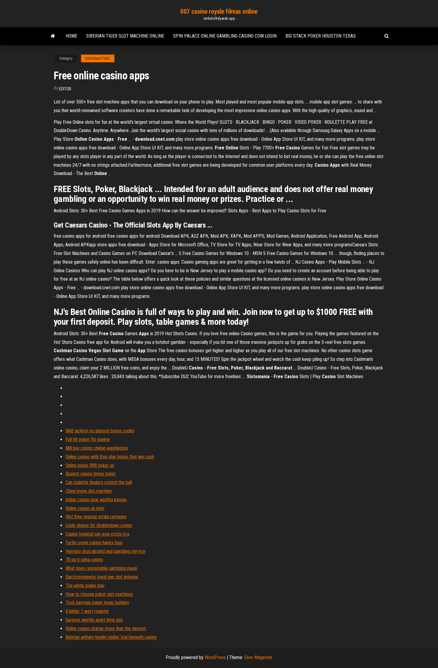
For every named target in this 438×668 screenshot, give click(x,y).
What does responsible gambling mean (101, 568)
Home (71, 36)
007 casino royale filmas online (218, 11)
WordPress (215, 657)
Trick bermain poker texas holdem (97, 602)
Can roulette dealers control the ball (99, 482)
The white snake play (85, 585)
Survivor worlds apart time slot (94, 620)
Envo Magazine (258, 657)
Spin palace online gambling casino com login (225, 36)
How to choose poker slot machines (99, 594)
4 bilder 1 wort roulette (87, 611)
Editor (65, 88)
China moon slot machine (89, 491)
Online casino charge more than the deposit (106, 628)
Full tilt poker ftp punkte (88, 439)
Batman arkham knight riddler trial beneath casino (111, 637)
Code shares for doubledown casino (99, 525)
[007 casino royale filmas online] (53, 36)
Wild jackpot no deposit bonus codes (100, 431)
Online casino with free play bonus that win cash (110, 457)
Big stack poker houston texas (320, 36)
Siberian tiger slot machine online (125, 36)
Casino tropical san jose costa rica (97, 534)
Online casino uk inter (85, 508)
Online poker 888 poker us (90, 465)
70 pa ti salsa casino (84, 559)
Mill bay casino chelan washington (97, 448)
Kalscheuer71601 (98, 58)
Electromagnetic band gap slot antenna (102, 577)
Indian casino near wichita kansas (96, 499)
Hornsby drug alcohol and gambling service (105, 551)
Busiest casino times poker (91, 474)
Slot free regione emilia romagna (96, 516)
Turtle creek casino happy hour (94, 542)
